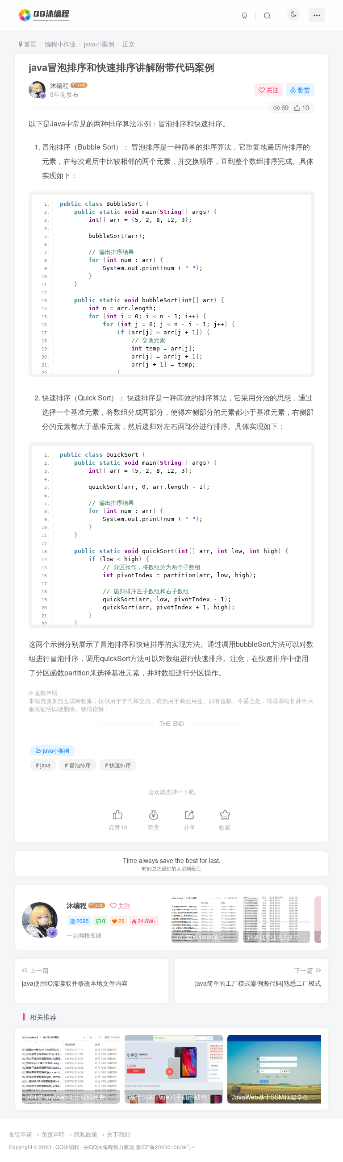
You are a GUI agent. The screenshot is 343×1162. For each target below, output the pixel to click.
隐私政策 (85, 1134)
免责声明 (53, 1134)
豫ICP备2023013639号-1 (166, 1146)
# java (43, 765)
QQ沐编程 (67, 1146)
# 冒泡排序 (78, 765)
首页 (29, 43)
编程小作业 (60, 43)
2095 (82, 921)
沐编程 (59, 85)
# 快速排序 (118, 765)
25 (121, 921)
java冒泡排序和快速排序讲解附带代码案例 (121, 67)
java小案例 (99, 43)
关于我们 (118, 1134)
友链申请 (20, 1134)
